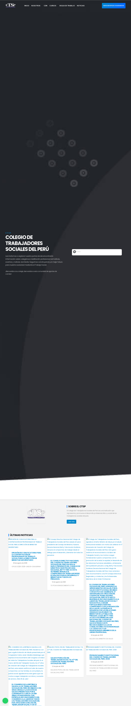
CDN (45, 5)
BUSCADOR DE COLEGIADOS (113, 6)
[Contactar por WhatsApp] (5, 701)
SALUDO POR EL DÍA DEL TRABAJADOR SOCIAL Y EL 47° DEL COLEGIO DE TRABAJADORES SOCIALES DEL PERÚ (64, 661)
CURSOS (52, 5)
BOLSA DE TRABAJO (67, 5)
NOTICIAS (81, 5)
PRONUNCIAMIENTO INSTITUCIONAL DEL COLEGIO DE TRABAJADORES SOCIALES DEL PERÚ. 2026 (104, 657)
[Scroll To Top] (127, 703)
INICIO (26, 5)
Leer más (71, 522)
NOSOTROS (35, 5)
